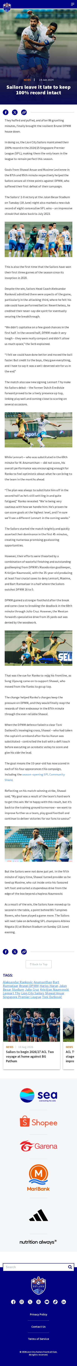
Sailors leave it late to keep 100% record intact (38, 90)
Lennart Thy (11, 993)
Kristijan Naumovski (54, 989)
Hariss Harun (49, 986)
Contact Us (38, 1326)
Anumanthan (43, 982)
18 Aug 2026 (25, 1047)
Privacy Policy (38, 1314)
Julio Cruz (32, 989)
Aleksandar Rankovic (18, 982)
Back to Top (39, 964)
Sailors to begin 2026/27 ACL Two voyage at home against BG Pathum (30, 1056)
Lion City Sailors (32, 993)
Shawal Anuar (54, 993)
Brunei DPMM (29, 986)
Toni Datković (52, 997)
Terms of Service (38, 1339)
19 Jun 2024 (46, 80)
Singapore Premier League (22, 997)
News (27, 80)
